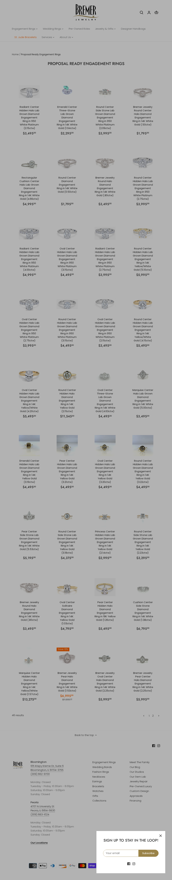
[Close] (160, 835)
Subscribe (148, 853)
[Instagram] (133, 863)
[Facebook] (128, 863)
